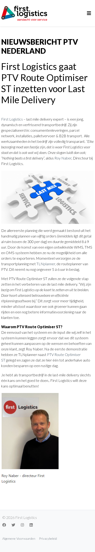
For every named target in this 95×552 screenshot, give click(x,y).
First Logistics (12, 119)
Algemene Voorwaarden (18, 538)
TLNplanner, (46, 264)
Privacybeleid (48, 538)
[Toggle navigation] (89, 13)
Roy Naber (62, 158)
